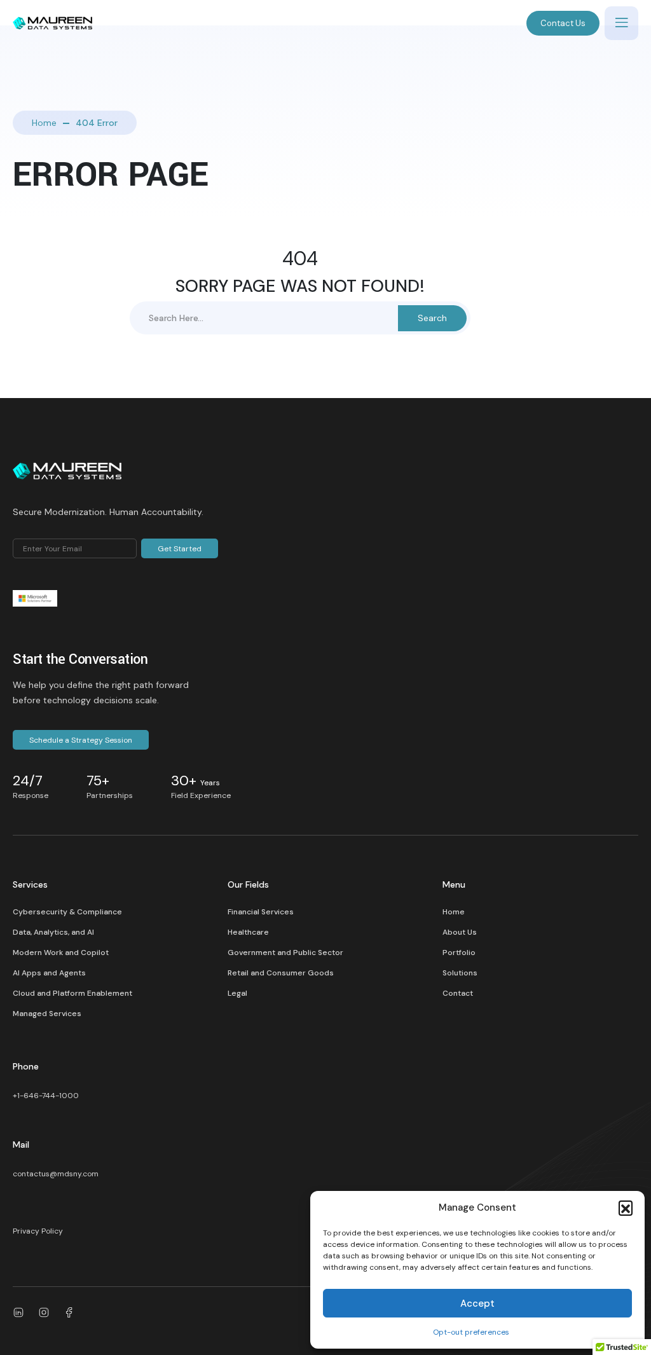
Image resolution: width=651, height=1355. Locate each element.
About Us (459, 932)
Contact (457, 993)
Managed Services (47, 1013)
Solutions (459, 973)
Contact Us (563, 23)
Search (432, 318)
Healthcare (248, 932)
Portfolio (459, 952)
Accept (477, 1303)
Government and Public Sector (285, 952)
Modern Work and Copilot (61, 952)
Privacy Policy (38, 1231)
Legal (237, 993)
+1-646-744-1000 (46, 1095)
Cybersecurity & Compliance (67, 912)
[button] (625, 1207)
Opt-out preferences (471, 1332)
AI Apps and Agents (49, 973)
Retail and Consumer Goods (281, 973)
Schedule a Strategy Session (80, 740)
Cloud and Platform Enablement (72, 993)
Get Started (180, 549)
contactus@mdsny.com (56, 1174)
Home (44, 122)
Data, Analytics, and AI (53, 932)
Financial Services (261, 912)
